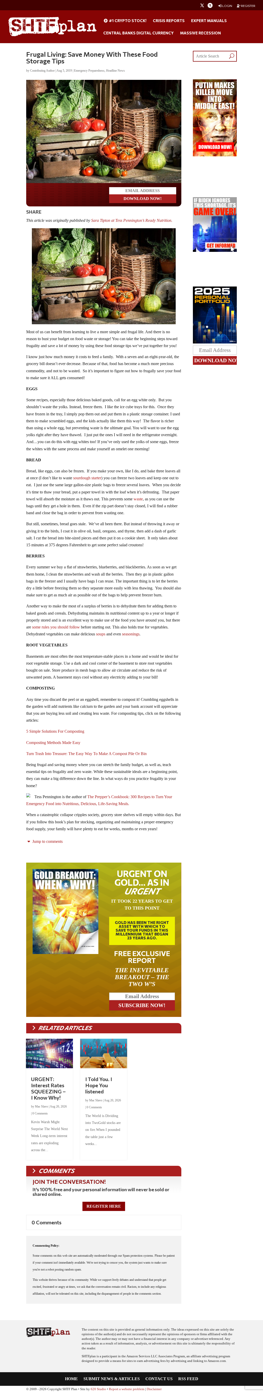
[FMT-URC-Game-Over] (215, 250)
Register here (104, 1206)
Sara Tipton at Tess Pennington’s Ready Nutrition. (131, 220)
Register (247, 5)
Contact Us (159, 1379)
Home (71, 1379)
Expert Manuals (209, 21)
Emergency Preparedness (89, 70)
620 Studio (98, 1389)
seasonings (130, 634)
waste (138, 499)
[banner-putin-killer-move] (215, 155)
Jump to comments (47, 841)
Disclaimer (154, 1389)
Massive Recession (200, 33)
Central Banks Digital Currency (138, 33)
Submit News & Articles (111, 1379)
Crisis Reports (169, 21)
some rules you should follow (56, 627)
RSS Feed (188, 1379)
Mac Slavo (41, 1106)
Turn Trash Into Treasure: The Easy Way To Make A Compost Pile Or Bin (86, 753)
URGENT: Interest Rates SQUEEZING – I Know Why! (48, 1088)
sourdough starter (87, 478)
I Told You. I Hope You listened (98, 1085)
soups (100, 634)
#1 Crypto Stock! (127, 21)
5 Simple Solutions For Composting (55, 731)
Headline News (115, 70)
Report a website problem (126, 1389)
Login (227, 5)
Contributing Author (42, 70)
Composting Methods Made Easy (53, 742)
